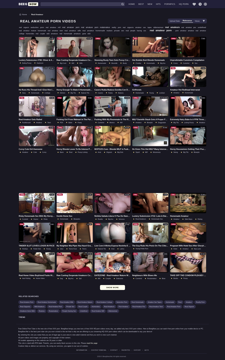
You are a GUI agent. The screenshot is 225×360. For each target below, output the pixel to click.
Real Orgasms (25, 307)
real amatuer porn (71, 27)
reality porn (117, 27)
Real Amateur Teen (156, 307)
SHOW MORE (112, 287)
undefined (202, 27)
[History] (200, 4)
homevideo (31, 34)
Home (132, 4)
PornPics (169, 4)
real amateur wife (73, 31)
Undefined (84, 311)
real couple (41, 34)
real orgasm (25, 27)
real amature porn (90, 27)
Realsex (42, 311)
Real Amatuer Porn (173, 307)
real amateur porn (161, 30)
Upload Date (175, 21)
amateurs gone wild (82, 34)
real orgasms (129, 27)
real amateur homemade (94, 31)
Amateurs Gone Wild (27, 311)
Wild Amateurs (39, 307)
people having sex (139, 31)
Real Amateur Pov (138, 307)
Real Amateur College (104, 302)
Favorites (125, 350)
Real (180, 302)
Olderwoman (112, 311)
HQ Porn (184, 4)
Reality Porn (200, 302)
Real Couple (83, 307)
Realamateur (53, 311)
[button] (205, 4)
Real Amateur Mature (84, 302)
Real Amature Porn (26, 302)
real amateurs (173, 27)
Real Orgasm (189, 307)
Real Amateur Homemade (47, 302)
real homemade (67, 34)
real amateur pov (189, 27)
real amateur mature (28, 31)
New (150, 4)
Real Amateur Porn (55, 307)
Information (81, 350)
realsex (110, 31)
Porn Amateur (123, 307)
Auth (147, 350)
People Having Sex (69, 311)
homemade (43, 31)
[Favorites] (194, 4)
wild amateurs (53, 34)
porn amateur (181, 31)
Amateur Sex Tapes (155, 302)
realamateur (106, 27)
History (137, 350)
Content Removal (99, 350)
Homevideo (96, 307)
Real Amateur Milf (98, 311)
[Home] (28, 4)
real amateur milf (54, 27)
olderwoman (159, 27)
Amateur (189, 302)
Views (197, 21)
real (128, 31)
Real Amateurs (109, 307)
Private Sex (70, 307)
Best (141, 4)
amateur (192, 31)
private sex (120, 31)
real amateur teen (56, 31)
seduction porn (38, 27)
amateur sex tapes (144, 27)
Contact (114, 350)
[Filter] (203, 21)
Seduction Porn (121, 302)
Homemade (170, 302)
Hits (158, 4)
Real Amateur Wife (66, 302)
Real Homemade (138, 302)
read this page (92, 343)
